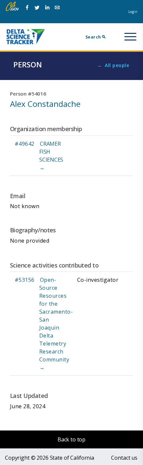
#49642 (25, 143)
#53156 (25, 279)
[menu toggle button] (130, 37)
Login (132, 11)
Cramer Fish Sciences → (51, 155)
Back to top (71, 439)
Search (93, 37)
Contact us (124, 457)
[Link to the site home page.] (25, 36)
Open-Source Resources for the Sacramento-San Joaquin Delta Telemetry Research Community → (56, 323)
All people (117, 65)
